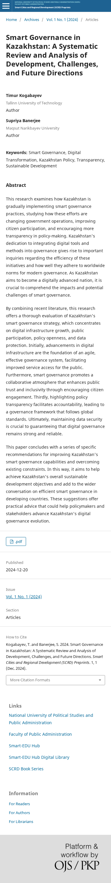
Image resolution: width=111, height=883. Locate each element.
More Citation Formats (30, 680)
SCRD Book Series (26, 769)
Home (11, 19)
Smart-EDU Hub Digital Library (39, 757)
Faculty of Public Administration (40, 734)
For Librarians (21, 821)
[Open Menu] (6, 6)
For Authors (19, 812)
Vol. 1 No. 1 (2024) (62, 19)
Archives (31, 19)
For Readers (19, 803)
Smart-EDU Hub (24, 745)
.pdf (18, 541)
